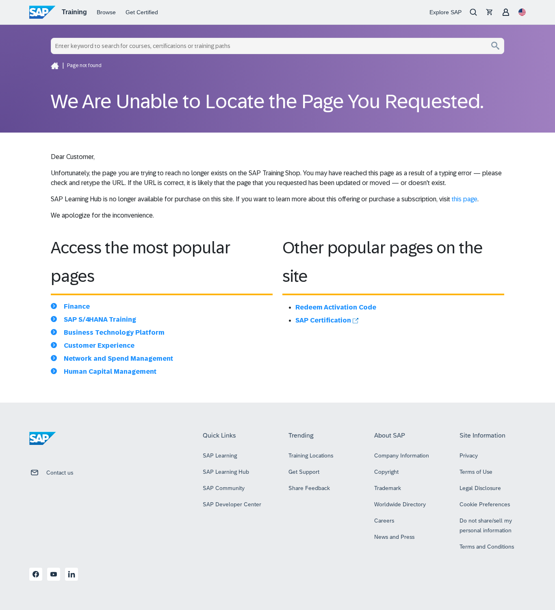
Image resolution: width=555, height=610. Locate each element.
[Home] (55, 65)
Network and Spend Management (118, 358)
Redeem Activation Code (335, 307)
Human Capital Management (110, 371)
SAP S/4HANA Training (100, 319)
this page (464, 199)
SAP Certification (324, 320)
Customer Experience (99, 345)
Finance (77, 306)
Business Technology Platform (114, 332)
